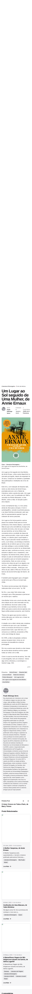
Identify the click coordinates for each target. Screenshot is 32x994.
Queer (20, 915)
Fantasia (6, 971)
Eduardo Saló (23, 672)
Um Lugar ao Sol (19, 677)
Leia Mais (6, 866)
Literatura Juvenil (21, 976)
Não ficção (22, 860)
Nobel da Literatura (18, 674)
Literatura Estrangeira (8, 386)
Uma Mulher (5, 682)
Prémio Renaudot (7, 677)
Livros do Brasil (6, 674)
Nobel (5, 862)
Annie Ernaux (13, 672)
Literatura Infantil (9, 976)
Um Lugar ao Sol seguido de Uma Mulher (14, 679)
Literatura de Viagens (17, 971)
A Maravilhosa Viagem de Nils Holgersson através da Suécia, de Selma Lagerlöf (15, 959)
